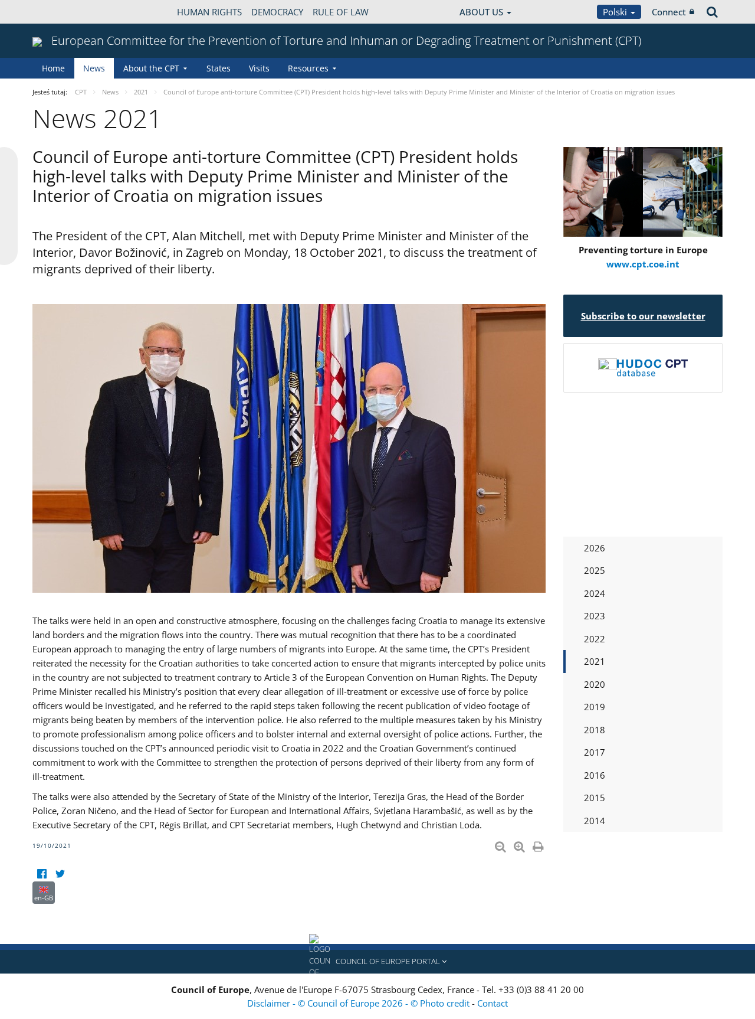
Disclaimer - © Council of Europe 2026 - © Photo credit (359, 1003)
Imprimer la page (539, 844)
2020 (594, 684)
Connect (669, 12)
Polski (616, 12)
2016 (594, 775)
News (94, 68)
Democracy (277, 12)
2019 (594, 707)
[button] (377, 962)
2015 (594, 798)
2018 (594, 730)
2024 (594, 593)
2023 (594, 616)
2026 (594, 548)
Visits (259, 68)
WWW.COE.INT (61, 11)
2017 (594, 752)
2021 (594, 661)
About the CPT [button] (151, 68)
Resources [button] (308, 68)
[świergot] (60, 874)
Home (53, 68)
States (218, 68)
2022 (594, 639)
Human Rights (209, 12)
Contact (492, 1003)
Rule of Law (341, 12)
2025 (594, 570)
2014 (594, 821)
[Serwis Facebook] (41, 874)
